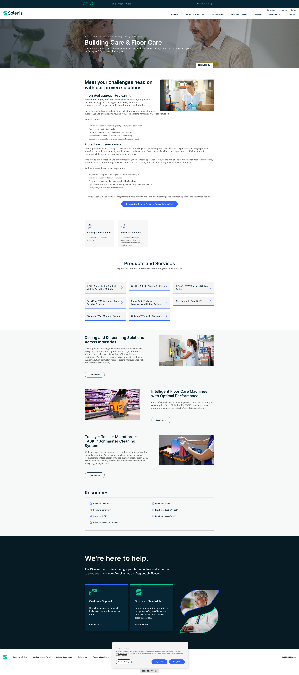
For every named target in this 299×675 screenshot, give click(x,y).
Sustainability (218, 14)
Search (293, 10)
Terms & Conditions (101, 657)
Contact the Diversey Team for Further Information (149, 204)
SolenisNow (83, 657)
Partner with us (142, 624)
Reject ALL (159, 661)
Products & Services (195, 14)
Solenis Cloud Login (64, 657)
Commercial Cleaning (115, 37)
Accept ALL (177, 661)
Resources (274, 14)
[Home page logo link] (13, 15)
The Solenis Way (238, 14)
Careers (257, 14)
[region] (150, 655)
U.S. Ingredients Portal (42, 657)
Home (87, 37)
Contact (290, 14)
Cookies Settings (149, 671)
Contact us (94, 624)
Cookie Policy (122, 655)
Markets (175, 14)
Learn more (94, 374)
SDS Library (283, 10)
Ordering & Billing (20, 657)
